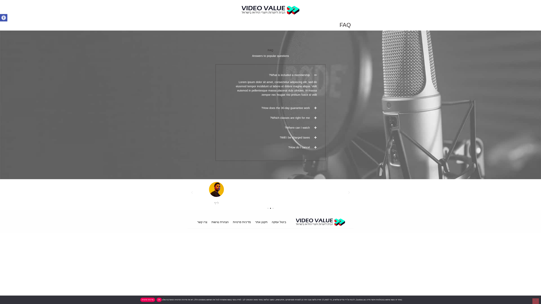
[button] (270, 75)
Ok (159, 300)
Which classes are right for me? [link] (290, 117)
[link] (3, 17)
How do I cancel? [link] (299, 147)
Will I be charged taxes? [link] (295, 137)
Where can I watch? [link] (297, 127)
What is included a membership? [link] (289, 75)
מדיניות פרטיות (148, 300)
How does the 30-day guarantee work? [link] (285, 107)
